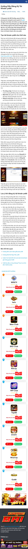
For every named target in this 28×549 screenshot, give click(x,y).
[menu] (26, 1)
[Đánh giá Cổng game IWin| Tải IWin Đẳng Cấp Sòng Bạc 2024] (14, 298)
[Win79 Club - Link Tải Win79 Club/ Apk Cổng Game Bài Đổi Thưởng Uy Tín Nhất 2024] (14, 278)
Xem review (18, 291)
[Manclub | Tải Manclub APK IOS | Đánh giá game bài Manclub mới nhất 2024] (14, 319)
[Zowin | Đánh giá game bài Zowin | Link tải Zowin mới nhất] (14, 429)
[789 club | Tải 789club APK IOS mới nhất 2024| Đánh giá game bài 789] (14, 385)
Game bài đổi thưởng (10, 11)
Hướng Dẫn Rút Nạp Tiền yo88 (11, 255)
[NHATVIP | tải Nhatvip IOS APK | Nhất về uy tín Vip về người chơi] (14, 452)
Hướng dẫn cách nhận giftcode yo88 (13, 251)
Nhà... (19, 11)
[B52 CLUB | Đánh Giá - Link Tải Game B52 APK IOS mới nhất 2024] (14, 341)
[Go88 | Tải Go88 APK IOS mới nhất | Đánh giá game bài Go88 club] (14, 474)
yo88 (23, 20)
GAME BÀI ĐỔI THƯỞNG (8, 271)
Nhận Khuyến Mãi (10, 287)
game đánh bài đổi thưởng (12, 526)
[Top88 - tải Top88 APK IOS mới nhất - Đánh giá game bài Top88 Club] (14, 407)
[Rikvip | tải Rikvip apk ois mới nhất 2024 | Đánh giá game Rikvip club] (14, 363)
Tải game (10, 291)
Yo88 (23, 11)
